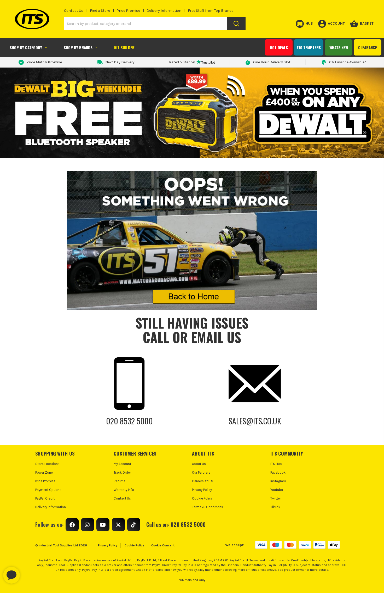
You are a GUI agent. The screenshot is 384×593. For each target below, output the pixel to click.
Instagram (278, 481)
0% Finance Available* (347, 62)
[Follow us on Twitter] (118, 524)
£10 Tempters (308, 47)
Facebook (278, 472)
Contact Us (73, 10)
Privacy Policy (202, 490)
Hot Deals (279, 47)
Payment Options (48, 490)
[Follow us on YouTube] (102, 524)
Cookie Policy (202, 498)
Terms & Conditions (207, 507)
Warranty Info (124, 490)
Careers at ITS (202, 481)
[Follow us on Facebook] (72, 524)
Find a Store (100, 10)
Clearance (367, 47)
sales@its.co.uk (255, 421)
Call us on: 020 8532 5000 (176, 524)
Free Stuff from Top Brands (211, 10)
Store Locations (47, 464)
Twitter (275, 498)
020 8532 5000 (129, 421)
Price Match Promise (44, 62)
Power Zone (44, 472)
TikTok (275, 507)
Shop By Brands (78, 47)
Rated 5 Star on (182, 62)
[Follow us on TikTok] (133, 524)
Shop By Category (26, 47)
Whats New (338, 47)
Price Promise (128, 10)
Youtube (276, 490)
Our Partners (201, 472)
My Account (122, 464)
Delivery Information (164, 10)
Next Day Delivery (120, 62)
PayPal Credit (45, 498)
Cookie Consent (162, 545)
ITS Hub (276, 464)
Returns (119, 481)
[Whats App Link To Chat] (28, 572)
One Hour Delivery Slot (271, 62)
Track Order (122, 472)
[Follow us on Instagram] (87, 524)
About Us (199, 464)
